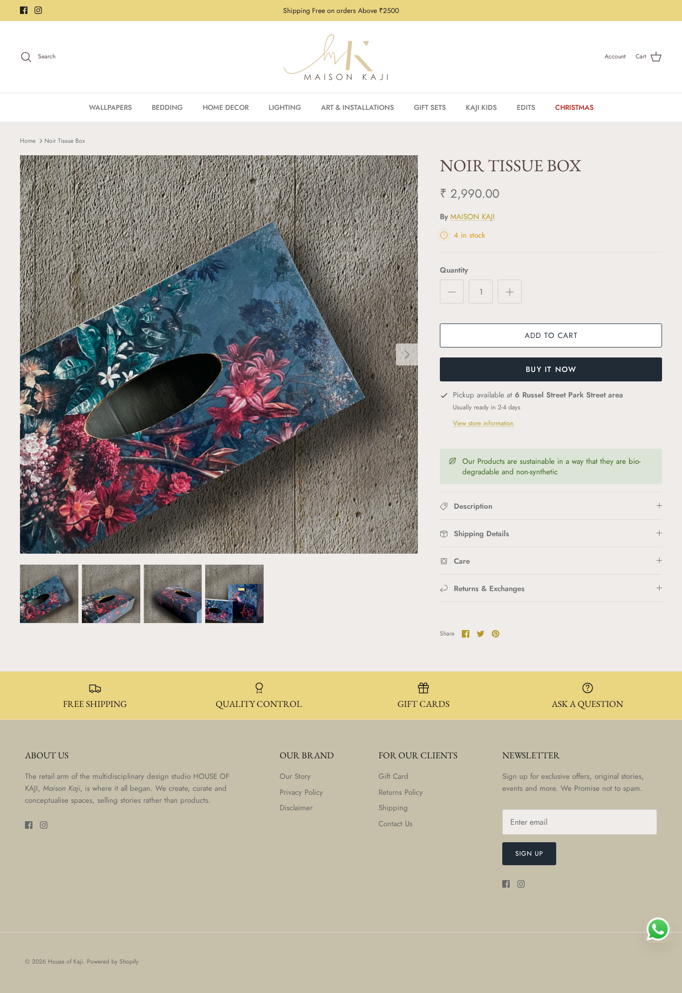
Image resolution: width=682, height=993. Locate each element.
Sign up (529, 853)
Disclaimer (296, 807)
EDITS (526, 107)
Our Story (295, 776)
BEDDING (167, 107)
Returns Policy (400, 792)
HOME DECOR (226, 107)
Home (27, 140)
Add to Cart (551, 335)
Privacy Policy (301, 792)
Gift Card (393, 776)
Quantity (454, 270)
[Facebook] (23, 10)
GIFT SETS (430, 107)
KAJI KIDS (481, 107)
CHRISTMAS (574, 107)
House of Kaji (65, 961)
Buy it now (551, 369)
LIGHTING (285, 107)
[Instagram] (38, 10)
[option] (219, 354)
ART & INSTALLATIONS (357, 107)
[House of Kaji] (341, 57)
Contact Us (395, 823)
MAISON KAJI (472, 216)
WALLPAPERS (110, 107)
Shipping (393, 807)
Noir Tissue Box (64, 140)
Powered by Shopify (112, 961)
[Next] (407, 354)
